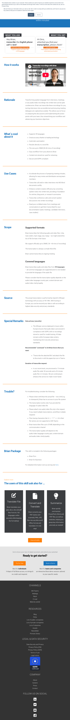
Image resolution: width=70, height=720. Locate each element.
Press (35, 685)
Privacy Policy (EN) (35, 647)
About (35, 680)
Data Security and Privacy (35, 644)
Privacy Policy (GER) (35, 650)
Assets (35, 628)
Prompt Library (35, 633)
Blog (35, 614)
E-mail (35, 599)
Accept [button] (31, 14)
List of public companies (35, 620)
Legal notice (35, 655)
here (57, 465)
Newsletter (35, 631)
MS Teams (35, 591)
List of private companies (35, 622)
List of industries (35, 625)
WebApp (35, 594)
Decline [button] (39, 14)
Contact (35, 688)
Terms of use (35, 653)
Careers (35, 683)
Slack (35, 596)
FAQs (35, 617)
